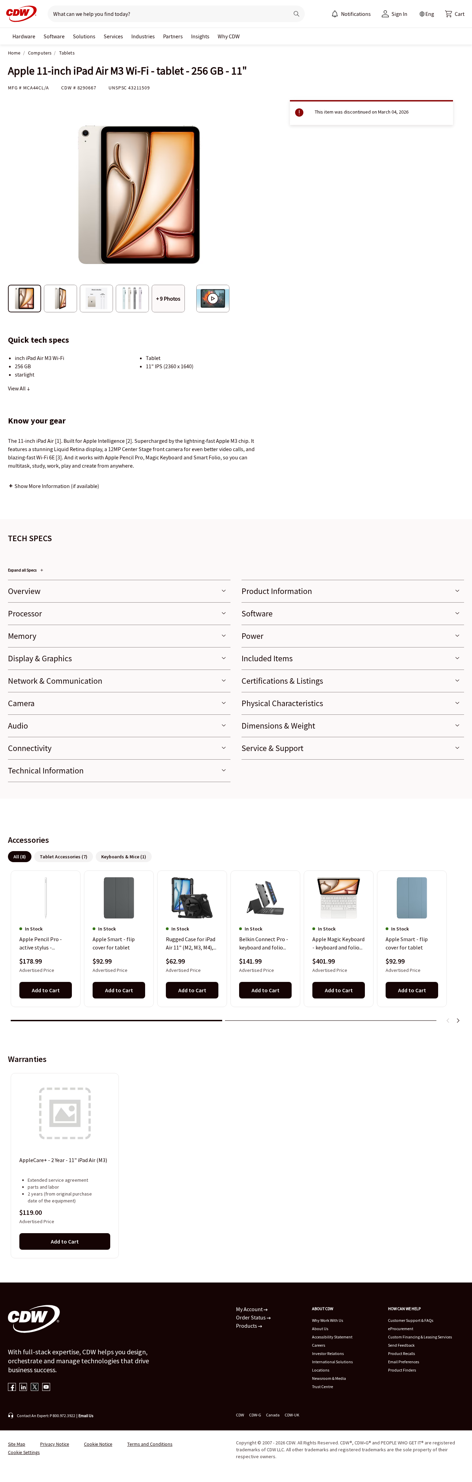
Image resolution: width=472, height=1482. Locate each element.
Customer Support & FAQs (410, 1320)
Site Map (16, 1444)
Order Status (251, 1317)
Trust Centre (322, 1386)
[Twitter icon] (35, 1387)
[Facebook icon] (12, 1387)
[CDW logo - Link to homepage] (19, 14)
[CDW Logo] (19, 14)
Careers (318, 1345)
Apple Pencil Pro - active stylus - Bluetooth (40, 944)
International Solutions (332, 1361)
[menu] (351, 14)
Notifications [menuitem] (356, 13)
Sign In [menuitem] (399, 13)
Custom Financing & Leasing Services (420, 1336)
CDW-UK (292, 1414)
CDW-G (255, 1414)
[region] (236, 949)
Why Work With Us (327, 1320)
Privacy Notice (54, 1444)
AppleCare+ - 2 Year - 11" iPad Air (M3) (63, 1160)
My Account (250, 1309)
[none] (23, 36)
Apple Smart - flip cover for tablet (114, 943)
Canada (273, 1414)
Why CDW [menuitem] (229, 36)
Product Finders (402, 1370)
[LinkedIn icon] (23, 1387)
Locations (320, 1370)
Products (247, 1325)
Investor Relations (328, 1353)
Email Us (85, 1415)
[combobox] (166, 14)
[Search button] (296, 13)
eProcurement (400, 1328)
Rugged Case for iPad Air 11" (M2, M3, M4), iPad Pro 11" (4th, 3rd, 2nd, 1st (191, 944)
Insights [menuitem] (200, 36)
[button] (455, 14)
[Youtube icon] (46, 1387)
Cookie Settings (24, 1452)
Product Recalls (401, 1353)
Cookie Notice (98, 1444)
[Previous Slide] (448, 1020)
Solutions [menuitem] (84, 36)
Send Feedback (401, 1345)
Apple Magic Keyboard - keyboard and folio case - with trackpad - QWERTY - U (338, 944)
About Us (320, 1328)
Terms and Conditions (149, 1444)
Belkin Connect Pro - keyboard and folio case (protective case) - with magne (265, 944)
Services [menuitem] (113, 36)
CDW (240, 1414)
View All (17, 388)
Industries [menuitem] (143, 36)
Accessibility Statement (332, 1336)
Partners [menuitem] (173, 36)
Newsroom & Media (329, 1378)
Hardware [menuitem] (23, 36)
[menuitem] (334, 13)
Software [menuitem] (54, 36)
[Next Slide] (457, 1020)
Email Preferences (403, 1361)
